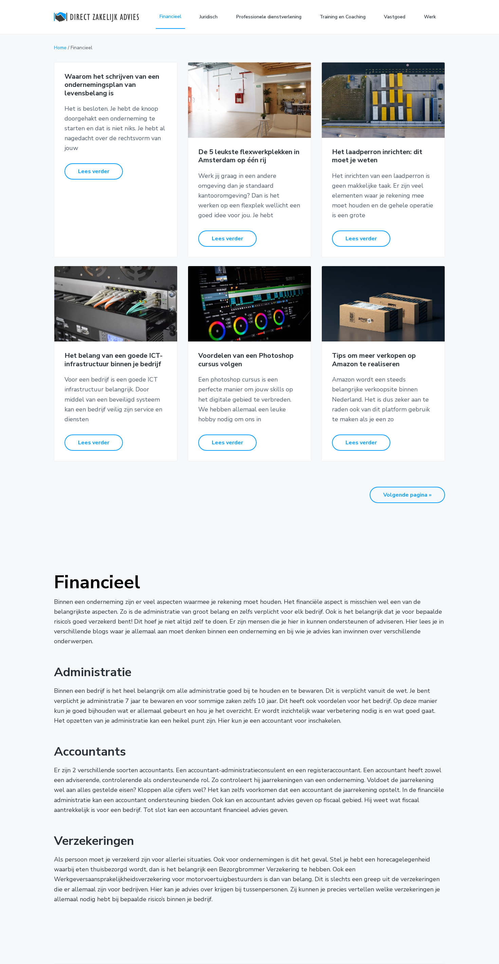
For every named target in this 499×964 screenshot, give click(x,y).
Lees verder (93, 171)
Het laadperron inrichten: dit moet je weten (377, 156)
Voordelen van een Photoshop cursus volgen (246, 360)
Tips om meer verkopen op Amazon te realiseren (374, 360)
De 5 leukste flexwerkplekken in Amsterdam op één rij (248, 156)
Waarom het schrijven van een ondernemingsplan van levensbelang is (111, 85)
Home (60, 47)
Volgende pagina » (407, 495)
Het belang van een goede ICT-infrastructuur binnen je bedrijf (113, 360)
